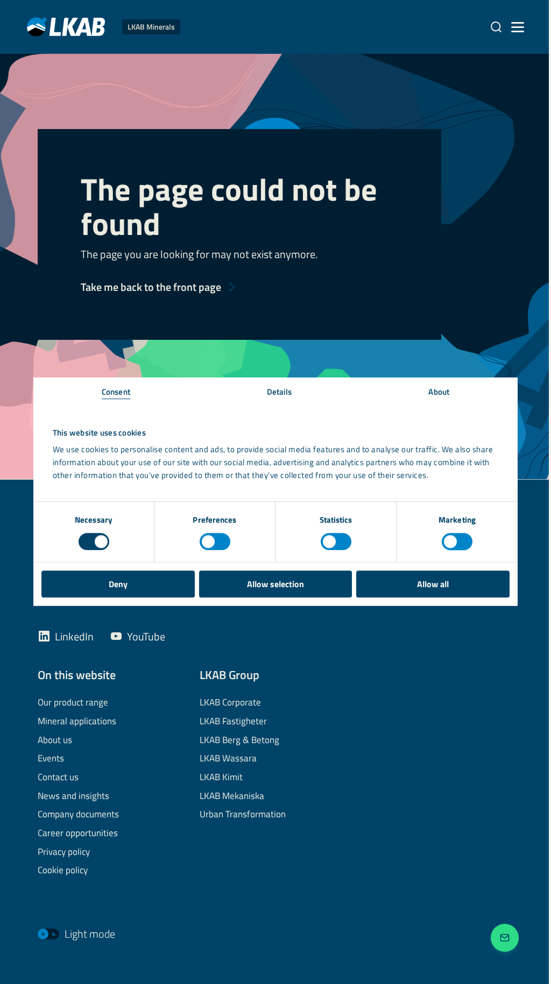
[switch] (215, 541)
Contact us (58, 777)
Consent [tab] (116, 392)
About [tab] (438, 392)
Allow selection (275, 583)
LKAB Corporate (230, 702)
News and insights (73, 796)
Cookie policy (63, 870)
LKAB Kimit (221, 777)
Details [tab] (279, 392)
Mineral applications (77, 721)
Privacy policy (64, 852)
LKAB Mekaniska (232, 796)
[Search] (496, 26)
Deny (118, 583)
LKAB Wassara (228, 758)
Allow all (433, 583)
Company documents (78, 814)
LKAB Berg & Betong (239, 740)
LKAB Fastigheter (233, 721)
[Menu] (517, 26)
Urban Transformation (243, 814)
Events (51, 758)
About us (55, 740)
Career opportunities (78, 833)
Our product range (73, 702)
